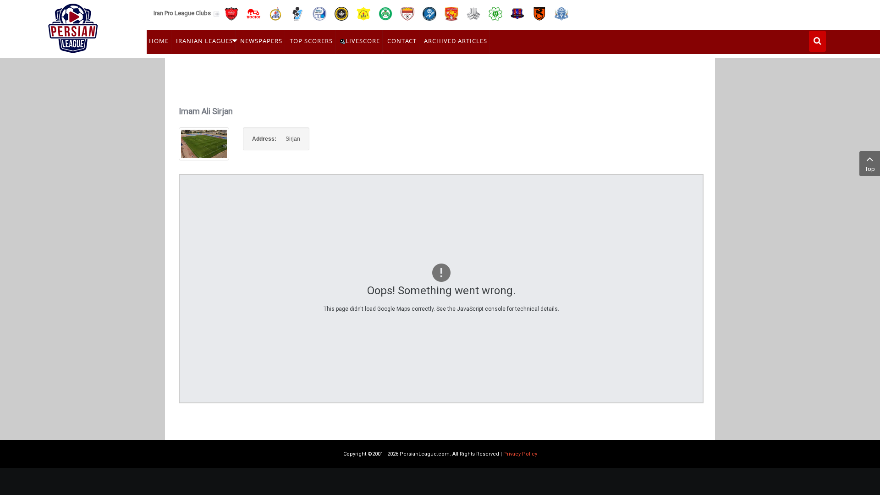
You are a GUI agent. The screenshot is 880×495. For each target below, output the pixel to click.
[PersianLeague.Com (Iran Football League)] (73, 26)
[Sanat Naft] (363, 13)
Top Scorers (311, 41)
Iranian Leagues (204, 41)
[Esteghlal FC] (319, 13)
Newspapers (261, 41)
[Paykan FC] (297, 13)
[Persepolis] (231, 13)
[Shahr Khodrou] (451, 13)
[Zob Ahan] (385, 13)
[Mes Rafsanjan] (539, 13)
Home (159, 41)
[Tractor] (253, 13)
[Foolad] (407, 13)
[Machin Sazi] (495, 13)
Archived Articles (455, 41)
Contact (402, 41)
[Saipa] (473, 13)
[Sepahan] (341, 13)
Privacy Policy (520, 454)
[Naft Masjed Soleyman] (275, 13)
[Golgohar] (429, 13)
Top (870, 168)
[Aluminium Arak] (561, 13)
